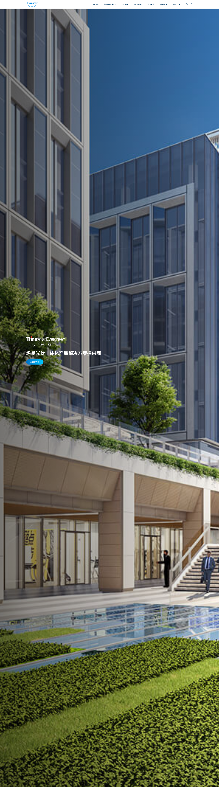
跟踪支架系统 (137, 4)
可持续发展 (163, 4)
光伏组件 (125, 4)
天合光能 (96, 4)
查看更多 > (35, 362)
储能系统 (151, 4)
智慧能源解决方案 (110, 4)
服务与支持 (176, 4)
